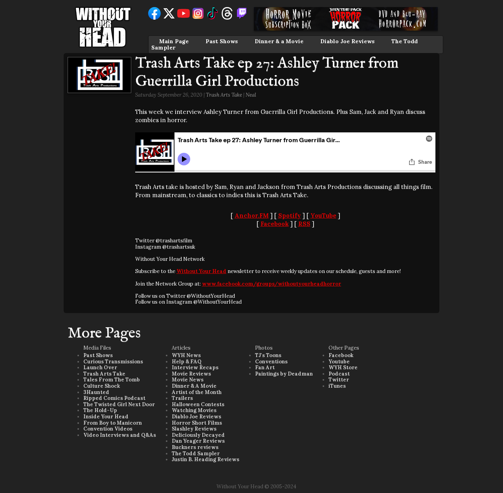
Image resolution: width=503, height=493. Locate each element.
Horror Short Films (197, 423)
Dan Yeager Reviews (198, 441)
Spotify (289, 215)
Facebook (275, 223)
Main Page (174, 41)
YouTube (323, 215)
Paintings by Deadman (284, 373)
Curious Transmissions (113, 361)
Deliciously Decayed (198, 435)
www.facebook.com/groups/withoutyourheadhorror (271, 283)
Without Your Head (201, 271)
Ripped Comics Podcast (114, 398)
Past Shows (222, 41)
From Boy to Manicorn (112, 423)
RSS (304, 223)
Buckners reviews (195, 447)
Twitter (339, 379)
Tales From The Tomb (111, 379)
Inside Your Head (106, 416)
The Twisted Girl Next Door (119, 404)
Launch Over (100, 367)
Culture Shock (101, 386)
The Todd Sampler (196, 453)
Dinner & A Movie (194, 386)
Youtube (339, 361)
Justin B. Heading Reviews (205, 459)
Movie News (188, 379)
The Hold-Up (100, 410)
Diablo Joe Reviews (347, 41)
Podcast (339, 373)
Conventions (271, 361)
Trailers (182, 398)
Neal (251, 95)
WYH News (186, 355)
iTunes (337, 386)
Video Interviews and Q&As (119, 435)
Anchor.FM (252, 215)
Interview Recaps (195, 367)
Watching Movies (194, 410)
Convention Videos (107, 428)
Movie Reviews (191, 373)
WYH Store (343, 367)
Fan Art (265, 367)
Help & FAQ (187, 361)
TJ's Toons (268, 355)
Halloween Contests (198, 404)
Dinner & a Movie (279, 41)
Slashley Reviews (194, 428)
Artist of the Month (197, 392)
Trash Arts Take (224, 95)
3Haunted (96, 392)
